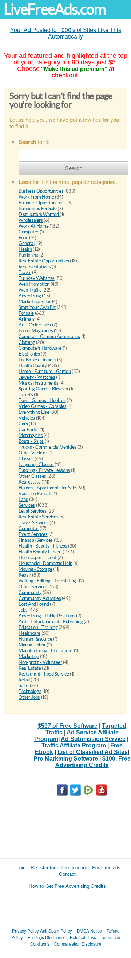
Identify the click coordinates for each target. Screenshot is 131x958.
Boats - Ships (31, 441)
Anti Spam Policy (56, 931)
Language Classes (36, 464)
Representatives (35, 266)
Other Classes (32, 476)
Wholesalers (31, 220)
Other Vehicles (33, 453)
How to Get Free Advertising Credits (67, 885)
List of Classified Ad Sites (92, 752)
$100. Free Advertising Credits (93, 761)
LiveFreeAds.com (55, 9)
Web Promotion (34, 284)
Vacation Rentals (35, 493)
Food (23, 237)
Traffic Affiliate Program (73, 745)
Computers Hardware (40, 348)
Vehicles (27, 418)
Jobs (23, 610)
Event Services (33, 534)
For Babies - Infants (37, 359)
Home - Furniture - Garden (45, 371)
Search (73, 168)
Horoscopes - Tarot (37, 557)
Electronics (29, 354)
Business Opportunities (41, 191)
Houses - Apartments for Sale (47, 487)
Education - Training (38, 627)
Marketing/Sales (35, 301)
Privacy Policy (25, 931)
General (26, 243)
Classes (26, 458)
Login (19, 867)
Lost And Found (34, 604)
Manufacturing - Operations (46, 650)
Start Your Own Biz (37, 307)
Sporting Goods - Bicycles (43, 389)
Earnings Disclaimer (46, 937)
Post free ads (106, 867)
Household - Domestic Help (45, 563)
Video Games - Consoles (42, 406)
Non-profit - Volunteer (40, 662)
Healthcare (29, 633)
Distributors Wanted (39, 214)
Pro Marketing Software (65, 758)
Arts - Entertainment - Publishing (51, 621)
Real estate (30, 482)
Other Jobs (29, 697)
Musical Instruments (39, 383)
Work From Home (36, 197)
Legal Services (33, 511)
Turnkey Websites (37, 278)
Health (25, 249)
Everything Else (34, 412)
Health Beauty (33, 365)
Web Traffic (30, 290)
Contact (67, 873)
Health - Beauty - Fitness (43, 546)
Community (30, 592)
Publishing (28, 255)
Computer (29, 232)
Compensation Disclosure (77, 944)
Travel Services (33, 522)
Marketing (29, 656)
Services (27, 505)
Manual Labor (32, 645)
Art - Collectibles (35, 325)
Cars (23, 423)
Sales (24, 685)
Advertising (30, 295)
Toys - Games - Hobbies (42, 400)
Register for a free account (59, 867)
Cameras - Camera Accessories (49, 336)
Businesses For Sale (38, 208)
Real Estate (30, 668)
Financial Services (36, 540)
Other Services (33, 586)
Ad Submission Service (93, 739)
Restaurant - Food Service (44, 674)
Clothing (27, 342)
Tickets (26, 394)
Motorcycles (31, 435)
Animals (26, 319)
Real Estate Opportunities (44, 261)
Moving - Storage (35, 569)
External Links (83, 937)
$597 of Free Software (68, 726)
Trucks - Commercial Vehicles (47, 447)
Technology (30, 691)
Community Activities (40, 598)
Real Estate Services (38, 517)
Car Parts (28, 429)
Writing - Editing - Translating (47, 581)
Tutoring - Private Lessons (44, 470)
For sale (26, 313)
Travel (25, 272)
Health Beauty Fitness (40, 551)
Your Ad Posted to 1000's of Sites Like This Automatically (65, 32)
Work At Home (33, 226)
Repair (25, 575)
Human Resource (35, 639)
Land (23, 499)
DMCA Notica (89, 931)
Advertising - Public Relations (47, 615)
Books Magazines (36, 330)
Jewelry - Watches (37, 377)
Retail (24, 679)
